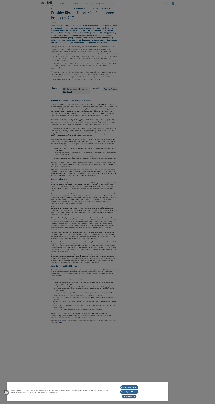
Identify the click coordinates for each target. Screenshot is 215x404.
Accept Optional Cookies (129, 387)
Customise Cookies (129, 396)
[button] (6, 392)
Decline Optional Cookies (129, 392)
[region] (87, 391)
